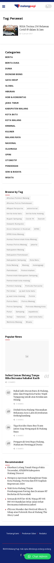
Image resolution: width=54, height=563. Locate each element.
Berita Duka (12, 62)
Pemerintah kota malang (18, 280)
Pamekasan (12, 270)
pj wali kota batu (27, 291)
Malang (25, 265)
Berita (9, 57)
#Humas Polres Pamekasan (19, 203)
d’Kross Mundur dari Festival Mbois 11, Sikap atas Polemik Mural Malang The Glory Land (27, 512)
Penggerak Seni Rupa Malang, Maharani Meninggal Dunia (29, 443)
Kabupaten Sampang (16, 260)
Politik (32, 296)
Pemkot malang (14, 286)
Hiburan (10, 91)
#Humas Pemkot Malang (18, 198)
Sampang (20, 311)
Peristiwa (11, 291)
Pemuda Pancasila (33, 286)
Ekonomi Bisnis (13, 74)
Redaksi (43, 533)
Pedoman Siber (29, 533)
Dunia (8, 68)
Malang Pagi (14, 549)
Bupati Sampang (14, 219)
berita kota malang (35, 213)
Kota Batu (11, 114)
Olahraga (11, 148)
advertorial (32, 208)
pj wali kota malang (16, 296)
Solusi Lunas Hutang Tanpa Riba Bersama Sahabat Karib (22, 377)
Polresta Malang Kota (36, 306)
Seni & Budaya (13, 171)
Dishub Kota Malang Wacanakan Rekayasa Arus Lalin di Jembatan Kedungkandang (30, 412)
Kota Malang (13, 120)
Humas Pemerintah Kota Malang (22, 239)
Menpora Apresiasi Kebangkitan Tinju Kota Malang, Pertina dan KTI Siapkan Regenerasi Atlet (27, 481)
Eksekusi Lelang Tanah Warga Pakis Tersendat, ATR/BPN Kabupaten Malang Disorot (26, 470)
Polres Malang (28, 301)
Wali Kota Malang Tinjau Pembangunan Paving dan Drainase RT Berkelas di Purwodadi (27, 491)
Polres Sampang (14, 306)
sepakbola (33, 311)
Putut (9, 311)
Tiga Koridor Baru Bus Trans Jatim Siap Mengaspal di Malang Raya (30, 428)
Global (9, 85)
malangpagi (38, 265)
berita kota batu (14, 213)
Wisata (9, 177)
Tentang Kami (12, 533)
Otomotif (11, 160)
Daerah (41, 219)
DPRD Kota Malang (15, 234)
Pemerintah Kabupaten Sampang (22, 275)
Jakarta (34, 244)
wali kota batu (35, 317)
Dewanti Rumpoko (15, 224)
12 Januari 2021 (27, 34)
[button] (37, 556)
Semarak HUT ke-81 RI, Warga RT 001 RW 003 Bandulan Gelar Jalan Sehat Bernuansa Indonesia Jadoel (26, 501)
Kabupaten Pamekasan (17, 255)
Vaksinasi (21, 317)
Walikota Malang (14, 322)
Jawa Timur (12, 102)
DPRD (36, 229)
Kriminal (10, 125)
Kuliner (9, 131)
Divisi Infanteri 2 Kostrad (18, 229)
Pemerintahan (28, 270)
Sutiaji (10, 317)
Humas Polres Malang (17, 244)
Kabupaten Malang (16, 108)
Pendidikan (11, 165)
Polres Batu (12, 301)
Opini (8, 154)
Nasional (10, 143)
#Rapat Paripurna (15, 208)
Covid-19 (30, 219)
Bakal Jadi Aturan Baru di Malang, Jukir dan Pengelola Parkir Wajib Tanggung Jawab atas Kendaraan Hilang (31, 395)
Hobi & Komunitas (15, 97)
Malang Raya (13, 137)
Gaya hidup (11, 79)
